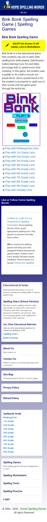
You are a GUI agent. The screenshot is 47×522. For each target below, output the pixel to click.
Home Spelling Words (33, 508)
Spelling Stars (10, 334)
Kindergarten (10, 417)
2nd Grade (8, 425)
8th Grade (8, 448)
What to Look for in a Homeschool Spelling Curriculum (19, 221)
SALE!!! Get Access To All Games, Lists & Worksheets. (26, 45)
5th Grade (8, 436)
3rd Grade (8, 429)
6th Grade (8, 440)
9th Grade (8, 452)
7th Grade (8, 444)
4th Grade (8, 432)
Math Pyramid (10, 338)
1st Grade (8, 421)
